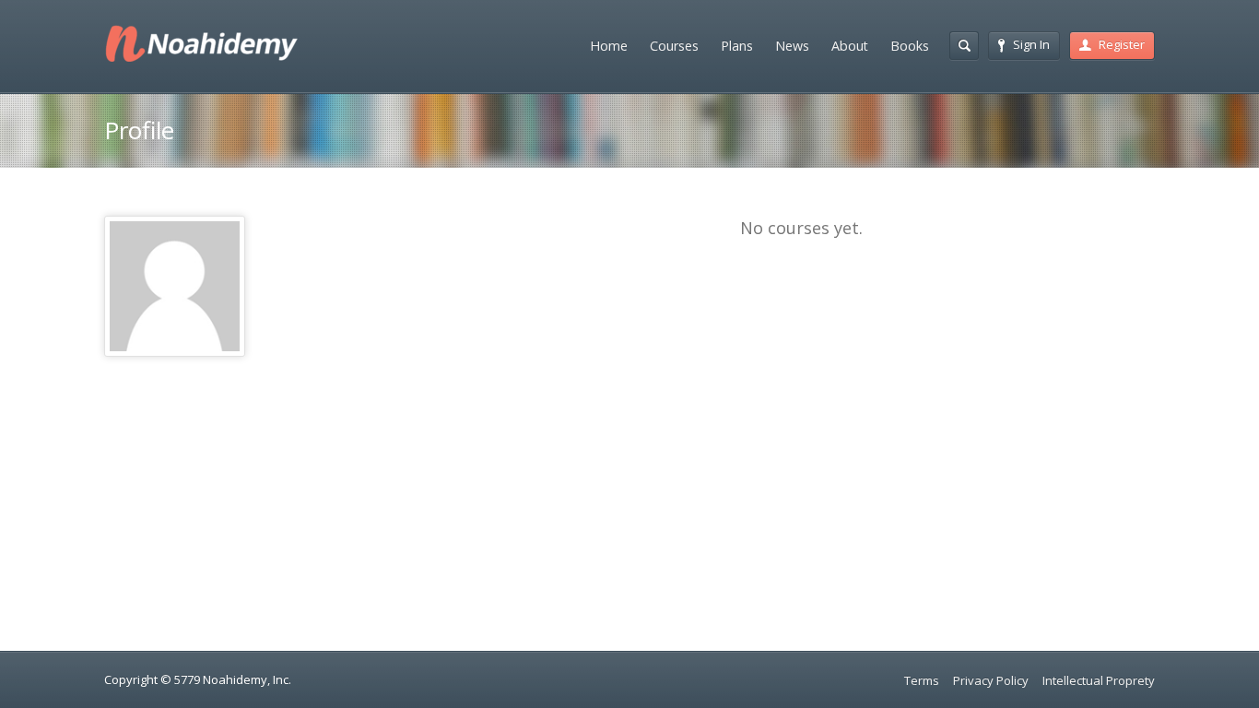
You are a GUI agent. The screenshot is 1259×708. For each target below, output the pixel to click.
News (792, 45)
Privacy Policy (991, 680)
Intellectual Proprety (1098, 680)
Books (909, 45)
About (849, 45)
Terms (921, 680)
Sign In (1031, 44)
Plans (737, 45)
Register (1122, 44)
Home (609, 45)
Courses (674, 45)
